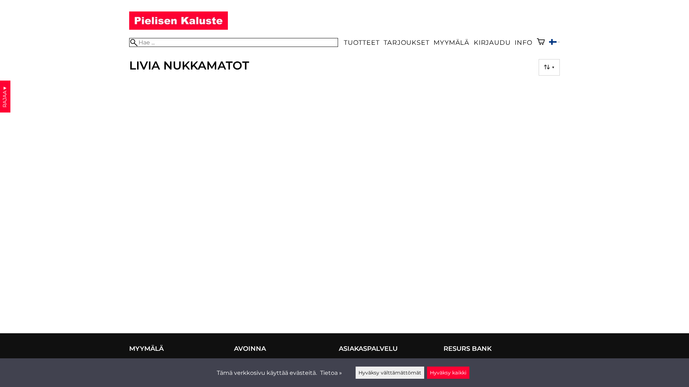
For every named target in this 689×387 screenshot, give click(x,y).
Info (523, 42)
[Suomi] (554, 42)
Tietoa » (331, 372)
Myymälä (451, 42)
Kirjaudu (492, 42)
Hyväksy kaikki (448, 372)
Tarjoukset (406, 42)
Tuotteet (361, 42)
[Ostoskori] (541, 42)
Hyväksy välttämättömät (389, 372)
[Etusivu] (178, 27)
